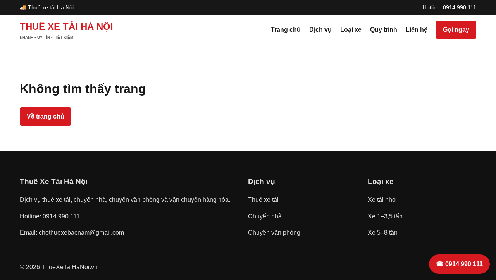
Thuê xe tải (263, 199)
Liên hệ (416, 29)
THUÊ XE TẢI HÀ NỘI (66, 30)
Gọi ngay (456, 29)
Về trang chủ (45, 116)
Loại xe (351, 29)
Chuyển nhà (265, 216)
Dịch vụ (320, 29)
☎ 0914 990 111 (459, 264)
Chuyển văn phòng (274, 232)
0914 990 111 (459, 7)
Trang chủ (286, 29)
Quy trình (383, 29)
